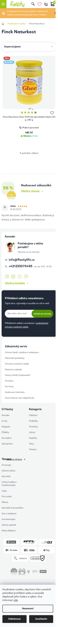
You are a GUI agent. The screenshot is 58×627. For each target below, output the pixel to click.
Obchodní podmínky (14, 358)
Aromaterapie (8, 519)
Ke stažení (6, 438)
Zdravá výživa (8, 471)
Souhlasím (41, 619)
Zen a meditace (9, 513)
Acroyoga (6, 465)
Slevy (31, 444)
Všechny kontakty (15, 283)
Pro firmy (9, 386)
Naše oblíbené (8, 531)
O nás (4, 421)
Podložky (33, 421)
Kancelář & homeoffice (12, 508)
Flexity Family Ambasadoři (17, 375)
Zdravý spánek (9, 525)
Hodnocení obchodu (15, 392)
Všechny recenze (30, 191)
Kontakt (6, 415)
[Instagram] (13, 277)
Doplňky (33, 438)
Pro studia (7, 496)
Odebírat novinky (42, 313)
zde (16, 600)
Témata (32, 449)
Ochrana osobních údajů (17, 364)
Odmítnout (14, 619)
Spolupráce (7, 444)
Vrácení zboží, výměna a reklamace (22, 352)
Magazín (6, 427)
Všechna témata (14, 459)
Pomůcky (33, 427)
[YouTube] (20, 277)
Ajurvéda (6, 476)
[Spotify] (26, 277)
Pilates (5, 502)
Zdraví (32, 432)
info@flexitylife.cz (22, 260)
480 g (30, 109)
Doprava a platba (13, 369)
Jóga (4, 491)
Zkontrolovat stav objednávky (19, 398)
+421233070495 (21, 266)
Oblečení (33, 415)
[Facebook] (7, 277)
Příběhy (5, 432)
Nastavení (28, 608)
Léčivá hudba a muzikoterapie (9, 483)
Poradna (9, 381)
